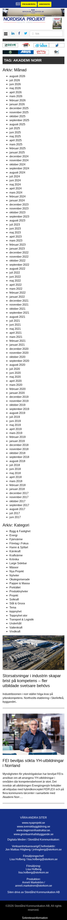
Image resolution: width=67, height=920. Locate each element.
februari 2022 (17, 292)
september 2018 (19, 457)
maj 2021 (15, 328)
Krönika (14, 559)
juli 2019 (14, 416)
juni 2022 (15, 276)
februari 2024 (17, 196)
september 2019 (19, 409)
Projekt (13, 595)
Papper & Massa (19, 583)
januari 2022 (17, 296)
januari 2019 (17, 441)
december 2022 (19, 252)
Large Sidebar (18, 563)
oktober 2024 (17, 164)
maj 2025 (15, 136)
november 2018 (19, 449)
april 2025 (15, 140)
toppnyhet (15, 611)
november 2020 (19, 352)
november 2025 (19, 112)
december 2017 (19, 493)
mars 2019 (15, 433)
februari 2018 (17, 485)
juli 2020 (14, 368)
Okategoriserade (19, 579)
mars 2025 (15, 144)
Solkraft (14, 599)
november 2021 (19, 304)
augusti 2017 (17, 509)
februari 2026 (17, 100)
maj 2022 (15, 280)
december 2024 (19, 156)
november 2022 (19, 256)
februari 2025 (17, 148)
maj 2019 (15, 424)
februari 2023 (17, 244)
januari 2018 (17, 489)
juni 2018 (15, 469)
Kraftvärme (16, 555)
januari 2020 (17, 392)
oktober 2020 (17, 356)
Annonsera (44, 4)
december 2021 (19, 300)
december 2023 (19, 204)
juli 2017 (14, 513)
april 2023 (15, 236)
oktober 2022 (17, 260)
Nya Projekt (16, 571)
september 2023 (19, 216)
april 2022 (15, 284)
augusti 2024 (17, 172)
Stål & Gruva (17, 603)
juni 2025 (15, 132)
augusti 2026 (17, 76)
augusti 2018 (17, 461)
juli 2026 (14, 80)
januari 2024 (17, 200)
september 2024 (19, 168)
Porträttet (14, 587)
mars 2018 (15, 481)
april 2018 (15, 477)
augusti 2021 (17, 316)
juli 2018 (14, 465)
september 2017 (19, 505)
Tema (12, 607)
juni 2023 (15, 228)
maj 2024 (15, 184)
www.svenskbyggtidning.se (33, 826)
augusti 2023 (17, 220)
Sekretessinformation (35, 917)
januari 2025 (17, 152)
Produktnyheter (18, 591)
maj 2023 (15, 232)
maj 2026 (15, 88)
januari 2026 (17, 104)
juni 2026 (15, 84)
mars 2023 (15, 240)
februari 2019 (17, 436)
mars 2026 (15, 96)
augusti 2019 (17, 412)
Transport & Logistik (21, 619)
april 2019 (15, 429)
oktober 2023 (17, 212)
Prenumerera (29, 4)
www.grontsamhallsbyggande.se (33, 834)
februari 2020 (17, 389)
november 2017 (19, 497)
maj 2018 (15, 473)
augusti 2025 (17, 124)
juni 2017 (15, 517)
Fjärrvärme (16, 539)
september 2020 (19, 360)
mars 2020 (15, 384)
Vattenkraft (15, 627)
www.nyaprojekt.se (33, 822)
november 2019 (19, 401)
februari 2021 (17, 340)
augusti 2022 (17, 268)
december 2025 (19, 108)
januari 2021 (17, 344)
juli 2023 (14, 224)
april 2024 (15, 188)
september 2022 (19, 264)
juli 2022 (14, 272)
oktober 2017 (17, 501)
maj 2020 (15, 376)
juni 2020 (15, 372)
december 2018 (19, 445)
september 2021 (19, 312)
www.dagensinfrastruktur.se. (33, 830)
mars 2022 (15, 288)
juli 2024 (14, 176)
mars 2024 (15, 192)
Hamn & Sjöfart (18, 547)
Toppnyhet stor (18, 615)
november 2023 (19, 208)
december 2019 (19, 396)
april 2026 (15, 92)
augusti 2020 (17, 364)
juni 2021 (15, 324)
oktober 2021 (17, 308)
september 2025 (19, 120)
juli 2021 (14, 320)
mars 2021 (15, 336)
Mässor (13, 567)
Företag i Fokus (19, 543)
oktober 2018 (17, 453)
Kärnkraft (14, 551)
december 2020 (19, 348)
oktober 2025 (17, 116)
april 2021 (15, 332)
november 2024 (19, 160)
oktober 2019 (17, 404)
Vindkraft (14, 631)
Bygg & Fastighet (19, 531)
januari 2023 (17, 248)
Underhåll (15, 623)
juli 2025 (14, 128)
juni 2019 (15, 421)
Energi (13, 535)
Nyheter (14, 575)
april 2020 (15, 380)
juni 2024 (15, 180)
